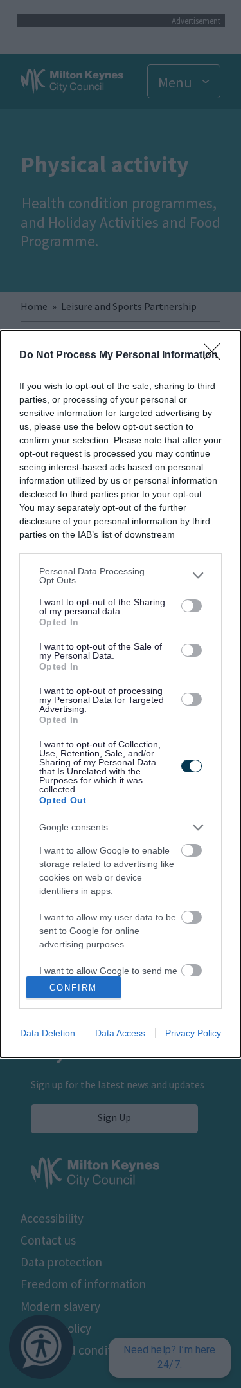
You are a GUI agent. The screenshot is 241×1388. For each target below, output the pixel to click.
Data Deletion (47, 1033)
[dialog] (120, 694)
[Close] (216, 355)
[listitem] (120, 576)
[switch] (191, 605)
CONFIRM (73, 987)
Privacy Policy (193, 1033)
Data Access (120, 1033)
